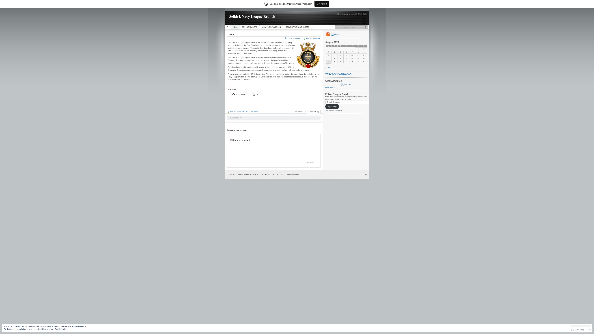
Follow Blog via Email (336, 94)
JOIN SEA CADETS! (249, 27)
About (235, 27)
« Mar (327, 68)
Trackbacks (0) (300, 112)
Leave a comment (313, 39)
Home (228, 27)
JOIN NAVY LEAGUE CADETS (297, 27)
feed (335, 34)
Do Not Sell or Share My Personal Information (282, 174)
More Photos (330, 87)
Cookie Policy (61, 329)
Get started (322, 4)
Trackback (254, 112)
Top (365, 175)
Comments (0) (314, 112)
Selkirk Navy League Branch (252, 17)
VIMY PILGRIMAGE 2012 (271, 27)
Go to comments (294, 39)
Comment (310, 162)
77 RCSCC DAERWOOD (338, 74)
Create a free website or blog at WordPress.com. (246, 174)
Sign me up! (332, 106)
